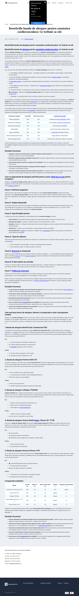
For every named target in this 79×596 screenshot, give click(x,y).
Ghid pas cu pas (57, 177)
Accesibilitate (14, 92)
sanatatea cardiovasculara (47, 49)
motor (15, 332)
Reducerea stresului (16, 81)
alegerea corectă (13, 185)
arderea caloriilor (56, 77)
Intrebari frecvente (45, 583)
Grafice (23, 230)
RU (69, 3)
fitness (6, 67)
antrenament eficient (45, 85)
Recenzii (15, 251)
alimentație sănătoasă (44, 525)
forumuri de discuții (30, 256)
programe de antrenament (63, 122)
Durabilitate (14, 347)
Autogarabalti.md (12, 3)
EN (71, 3)
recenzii (25, 302)
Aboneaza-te (38, 23)
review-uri (17, 256)
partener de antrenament (41, 280)
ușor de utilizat (68, 289)
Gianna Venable (29, 39)
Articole (54, 3)
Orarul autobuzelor (28, 583)
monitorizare (63, 119)
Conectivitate (54, 132)
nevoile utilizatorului (25, 407)
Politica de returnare (20, 271)
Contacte (60, 3)
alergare (25, 49)
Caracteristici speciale (60, 116)
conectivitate (31, 110)
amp (37, 420)
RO (66, 3)
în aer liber (34, 101)
